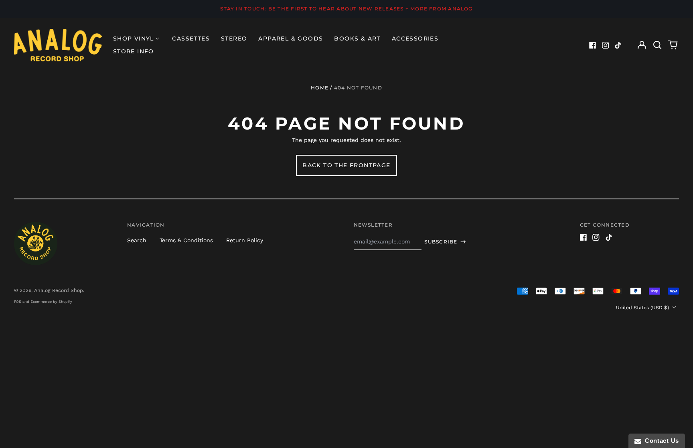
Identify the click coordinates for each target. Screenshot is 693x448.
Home (319, 88)
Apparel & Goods (290, 38)
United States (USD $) (643, 307)
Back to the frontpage (346, 165)
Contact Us (660, 440)
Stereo (234, 38)
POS (17, 302)
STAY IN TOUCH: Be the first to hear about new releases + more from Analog (346, 9)
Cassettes (191, 38)
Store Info (133, 51)
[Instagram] (605, 45)
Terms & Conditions (186, 240)
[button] (657, 45)
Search (136, 240)
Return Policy (244, 240)
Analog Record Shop (58, 290)
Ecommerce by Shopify (51, 302)
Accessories (415, 38)
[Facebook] (592, 45)
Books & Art (357, 38)
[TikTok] (618, 45)
